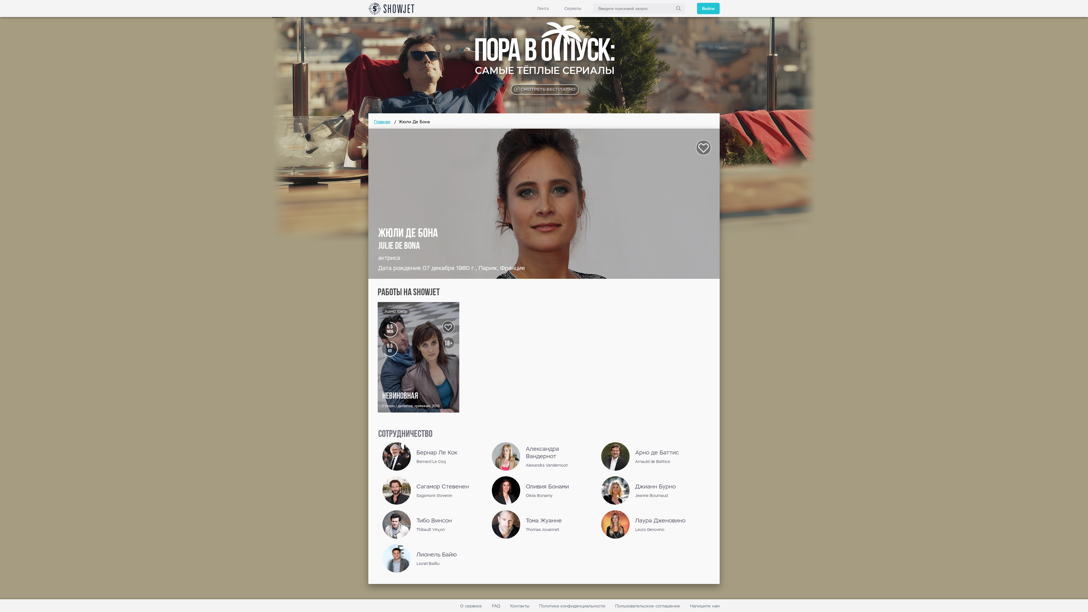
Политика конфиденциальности (572, 606)
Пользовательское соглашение (647, 606)
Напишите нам (705, 606)
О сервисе (471, 606)
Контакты (519, 606)
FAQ (496, 606)
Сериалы (572, 8)
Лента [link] (543, 8)
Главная (382, 121)
